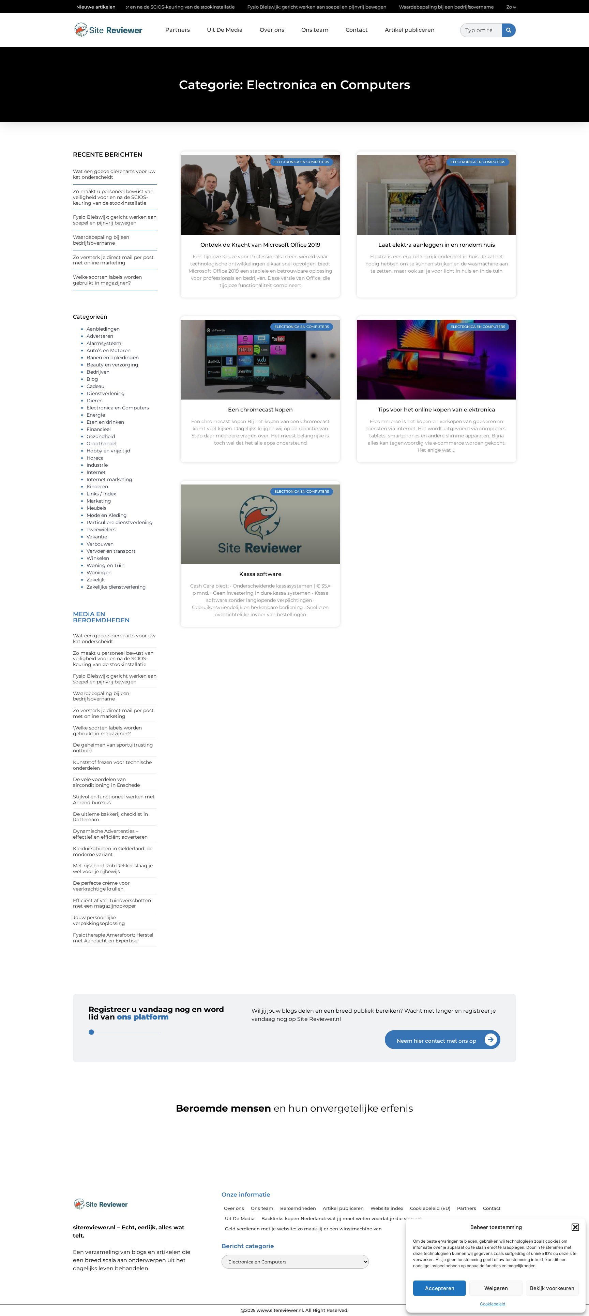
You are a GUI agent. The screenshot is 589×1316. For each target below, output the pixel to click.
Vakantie (97, 537)
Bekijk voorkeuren (552, 1288)
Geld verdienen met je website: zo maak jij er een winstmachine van (303, 1228)
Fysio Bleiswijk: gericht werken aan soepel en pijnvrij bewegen (273, 7)
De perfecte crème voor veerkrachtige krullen (101, 886)
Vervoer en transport (111, 551)
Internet (96, 472)
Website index (387, 1208)
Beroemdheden (298, 1208)
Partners (177, 30)
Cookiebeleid (492, 1303)
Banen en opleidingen (113, 358)
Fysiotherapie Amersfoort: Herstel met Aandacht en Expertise (113, 938)
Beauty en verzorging (112, 365)
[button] (575, 1227)
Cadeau (95, 386)
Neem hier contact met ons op (436, 1041)
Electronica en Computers (118, 408)
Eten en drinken (105, 422)
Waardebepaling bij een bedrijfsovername (403, 7)
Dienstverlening (106, 393)
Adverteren (100, 336)
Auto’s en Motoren (109, 350)
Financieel (99, 429)
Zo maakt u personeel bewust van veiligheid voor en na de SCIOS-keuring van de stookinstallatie (113, 197)
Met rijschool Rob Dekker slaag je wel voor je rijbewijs (113, 868)
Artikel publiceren (410, 30)
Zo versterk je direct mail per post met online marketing (113, 260)
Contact (357, 30)
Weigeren (496, 1288)
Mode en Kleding (107, 515)
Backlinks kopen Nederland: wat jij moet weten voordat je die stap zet (341, 1218)
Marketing (99, 501)
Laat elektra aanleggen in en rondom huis (436, 245)
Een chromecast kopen (260, 409)
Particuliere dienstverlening (120, 522)
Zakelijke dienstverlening (116, 587)
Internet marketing (109, 479)
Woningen (99, 572)
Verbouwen (100, 544)
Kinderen (97, 486)
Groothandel (102, 443)
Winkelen (98, 558)
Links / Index (101, 494)
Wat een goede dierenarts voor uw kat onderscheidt (114, 174)
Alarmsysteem (104, 343)
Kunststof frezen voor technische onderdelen (112, 765)
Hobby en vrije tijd (108, 451)
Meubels (96, 508)
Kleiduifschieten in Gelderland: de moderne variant (112, 851)
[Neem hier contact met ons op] (491, 1039)
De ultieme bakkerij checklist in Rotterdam (110, 817)
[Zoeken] (509, 30)
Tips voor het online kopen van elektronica (436, 409)
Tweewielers (101, 529)
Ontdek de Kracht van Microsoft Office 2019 (260, 245)
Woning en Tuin (105, 565)
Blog (92, 379)
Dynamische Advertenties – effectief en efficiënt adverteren (110, 834)
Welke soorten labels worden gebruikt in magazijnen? (107, 280)
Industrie (97, 465)
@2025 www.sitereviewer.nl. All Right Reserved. (294, 1310)
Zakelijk (96, 580)
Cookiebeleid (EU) (430, 1208)
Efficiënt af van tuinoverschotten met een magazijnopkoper (112, 903)
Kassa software (260, 574)
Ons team (315, 30)
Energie (96, 415)
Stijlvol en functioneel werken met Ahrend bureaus (114, 800)
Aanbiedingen (103, 329)
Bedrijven (98, 372)
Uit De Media (225, 30)
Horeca (95, 458)
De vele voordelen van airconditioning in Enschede (106, 782)
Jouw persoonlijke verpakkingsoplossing (99, 920)
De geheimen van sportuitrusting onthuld (113, 748)
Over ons (272, 30)
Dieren (95, 400)
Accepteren (439, 1288)
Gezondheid (101, 436)
